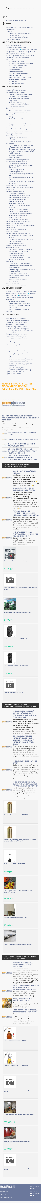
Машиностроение (12, 136)
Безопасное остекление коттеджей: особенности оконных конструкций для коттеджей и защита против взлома (24, 740)
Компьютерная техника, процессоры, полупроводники (21, 266)
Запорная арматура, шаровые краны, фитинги (21, 236)
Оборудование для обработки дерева (21, 124)
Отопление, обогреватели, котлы (17, 328)
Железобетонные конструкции (19, 352)
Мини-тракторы (11, 295)
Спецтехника (10, 59)
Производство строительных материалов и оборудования (20, 226)
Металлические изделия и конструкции (22, 150)
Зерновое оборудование (17, 301)
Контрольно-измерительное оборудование (20, 130)
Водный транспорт (12, 50)
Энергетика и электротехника (16, 285)
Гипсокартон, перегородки (18, 350)
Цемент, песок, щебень (17, 368)
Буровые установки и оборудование (21, 94)
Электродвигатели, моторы (18, 112)
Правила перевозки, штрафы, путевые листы (21, 55)
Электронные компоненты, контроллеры (18, 280)
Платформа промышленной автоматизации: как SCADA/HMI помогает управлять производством (22, 457)
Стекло (28, 257)
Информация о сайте (35, 1194)
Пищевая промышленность (15, 191)
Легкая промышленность (14, 134)
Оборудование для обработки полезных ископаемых (19, 105)
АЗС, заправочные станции (18, 164)
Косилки (27, 303)
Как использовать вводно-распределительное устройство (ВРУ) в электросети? (25, 534)
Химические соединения (17, 259)
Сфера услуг (10, 31)
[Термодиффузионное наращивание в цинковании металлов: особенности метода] (7, 520)
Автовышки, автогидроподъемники (21, 63)
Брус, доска (12, 116)
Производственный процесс (15, 223)
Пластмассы (24, 251)
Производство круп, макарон (18, 209)
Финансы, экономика (13, 39)
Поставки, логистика (26, 27)
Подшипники (22, 138)
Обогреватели (29, 330)
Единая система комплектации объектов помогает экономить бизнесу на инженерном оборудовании (20, 418)
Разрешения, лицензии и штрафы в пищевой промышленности (20, 214)
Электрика (9, 261)
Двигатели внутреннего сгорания (20, 110)
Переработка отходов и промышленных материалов (19, 188)
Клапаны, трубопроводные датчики (21, 239)
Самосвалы (27, 77)
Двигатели (9, 108)
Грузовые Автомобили (29, 50)
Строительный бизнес (13, 374)
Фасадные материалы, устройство (20, 364)
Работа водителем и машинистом (17, 57)
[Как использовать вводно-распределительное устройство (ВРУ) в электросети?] (7, 538)
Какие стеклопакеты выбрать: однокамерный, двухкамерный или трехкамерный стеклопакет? (25, 784)
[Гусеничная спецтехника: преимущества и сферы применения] (7, 973)
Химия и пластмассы (12, 247)
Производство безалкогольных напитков (19, 206)
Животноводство (30, 291)
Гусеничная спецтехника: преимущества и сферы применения (23, 965)
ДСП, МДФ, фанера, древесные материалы (19, 119)
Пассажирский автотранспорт (16, 53)
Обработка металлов (16, 156)
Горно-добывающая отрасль (15, 92)
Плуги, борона (13, 307)
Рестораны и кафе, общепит (18, 37)
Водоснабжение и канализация (16, 322)
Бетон (11, 346)
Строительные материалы (14, 344)
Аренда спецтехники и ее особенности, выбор (22, 1000)
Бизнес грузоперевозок (13, 46)
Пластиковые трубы (15, 241)
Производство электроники (18, 273)
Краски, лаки (13, 251)
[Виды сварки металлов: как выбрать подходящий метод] (4, 445)
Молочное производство (17, 199)
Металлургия (10, 144)
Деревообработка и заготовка (16, 114)
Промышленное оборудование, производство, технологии (16, 466)
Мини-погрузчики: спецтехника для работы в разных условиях (25, 1011)
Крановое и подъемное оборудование (19, 132)
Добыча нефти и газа (16, 172)
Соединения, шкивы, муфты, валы (20, 142)
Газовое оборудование (16, 170)
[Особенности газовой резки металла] (4, 439)
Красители (29, 249)
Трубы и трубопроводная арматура (18, 233)
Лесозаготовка (14, 122)
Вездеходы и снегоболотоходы (16, 48)
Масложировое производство (19, 197)
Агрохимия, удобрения (13, 291)
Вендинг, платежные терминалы (20, 33)
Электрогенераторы (12, 283)
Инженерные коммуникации (15, 324)
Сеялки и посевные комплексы (19, 309)
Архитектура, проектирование (16, 318)
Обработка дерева (15, 126)
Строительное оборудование (16, 336)
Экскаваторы (13, 81)
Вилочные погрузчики (16, 67)
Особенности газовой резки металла (23, 439)
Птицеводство (24, 295)
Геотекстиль (20, 346)
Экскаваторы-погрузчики (17, 83)
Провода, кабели (14, 271)
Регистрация (34, 1186)
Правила (33, 1188)
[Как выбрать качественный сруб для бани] (7, 770)
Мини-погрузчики (14, 77)
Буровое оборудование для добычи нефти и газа (21, 167)
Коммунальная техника (16, 71)
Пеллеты (27, 126)
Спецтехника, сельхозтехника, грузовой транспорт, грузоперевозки (20, 957)
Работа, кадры (11, 29)
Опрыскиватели (25, 305)
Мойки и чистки (14, 35)
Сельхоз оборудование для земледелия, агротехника (19, 298)
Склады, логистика (12, 231)
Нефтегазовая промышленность (17, 162)
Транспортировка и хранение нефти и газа (21, 178)
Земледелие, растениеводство (16, 293)
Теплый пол (13, 332)
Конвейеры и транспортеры (15, 128)
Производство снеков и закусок (19, 211)
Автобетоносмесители (16, 61)
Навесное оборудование (27, 51)
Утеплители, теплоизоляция (18, 362)
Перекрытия (13, 356)
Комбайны (33, 293)
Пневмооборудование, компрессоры (18, 221)
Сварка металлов (14, 158)
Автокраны (12, 65)
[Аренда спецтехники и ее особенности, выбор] (7, 1003)
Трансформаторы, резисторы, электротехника (19, 276)
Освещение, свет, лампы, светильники (22, 269)
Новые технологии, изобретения (17, 185)
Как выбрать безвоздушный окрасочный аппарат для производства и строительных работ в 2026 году (25, 714)
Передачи (12, 138)
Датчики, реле (26, 263)
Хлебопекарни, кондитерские (18, 219)
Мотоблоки (13, 305)
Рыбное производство (16, 217)
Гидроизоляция (14, 348)
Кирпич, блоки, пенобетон (18, 354)
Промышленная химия (16, 255)
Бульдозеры (23, 65)
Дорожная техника (15, 69)
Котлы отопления (15, 330)
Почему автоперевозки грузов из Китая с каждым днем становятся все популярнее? (26, 988)
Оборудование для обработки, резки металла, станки (21, 153)
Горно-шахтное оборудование (19, 96)
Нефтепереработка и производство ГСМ (21, 174)
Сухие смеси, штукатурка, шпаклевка (21, 360)
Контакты (33, 1191)
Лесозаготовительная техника (19, 73)
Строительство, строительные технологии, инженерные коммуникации (20, 706)
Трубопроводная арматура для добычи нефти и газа (22, 182)
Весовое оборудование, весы (16, 90)
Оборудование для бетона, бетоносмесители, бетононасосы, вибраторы (20, 340)
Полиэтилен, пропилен (16, 253)
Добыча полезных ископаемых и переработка (20, 99)
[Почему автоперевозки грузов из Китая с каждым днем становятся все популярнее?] (7, 991)
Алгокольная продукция (17, 193)
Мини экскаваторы (15, 75)
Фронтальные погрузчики (17, 79)
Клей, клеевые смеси (16, 249)
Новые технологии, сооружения (16, 326)
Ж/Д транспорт (11, 51)
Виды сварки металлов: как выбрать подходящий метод (22, 445)
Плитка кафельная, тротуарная (19, 358)
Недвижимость (11, 27)
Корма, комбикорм (15, 303)
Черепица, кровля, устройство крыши (21, 370)
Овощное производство (17, 203)
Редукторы (12, 140)
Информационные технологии (16, 20)
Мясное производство (16, 201)
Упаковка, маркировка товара (16, 245)
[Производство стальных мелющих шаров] (4, 434)
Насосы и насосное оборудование (17, 160)
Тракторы (9, 311)
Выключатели (13, 263)
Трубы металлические (16, 243)
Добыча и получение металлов (19, 148)
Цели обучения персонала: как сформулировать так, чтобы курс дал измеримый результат (22, 451)
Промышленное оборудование (16, 229)
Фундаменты (13, 366)
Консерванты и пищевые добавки (20, 195)
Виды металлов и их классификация (21, 146)
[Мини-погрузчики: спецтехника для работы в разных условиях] (7, 1017)
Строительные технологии (15, 372)
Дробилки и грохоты (15, 102)
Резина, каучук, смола (16, 257)
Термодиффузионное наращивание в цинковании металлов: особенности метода (26, 513)
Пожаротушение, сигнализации (16, 334)
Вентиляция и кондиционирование (17, 320)
